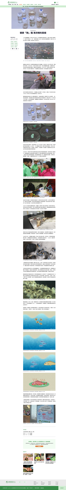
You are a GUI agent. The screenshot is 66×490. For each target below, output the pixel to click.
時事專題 (12, 43)
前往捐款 (39, 446)
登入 (57, 2)
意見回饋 (57, 484)
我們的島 (13, 37)
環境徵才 (35, 481)
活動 (41, 481)
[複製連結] (18, 48)
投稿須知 (35, 484)
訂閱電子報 (53, 4)
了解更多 (42, 488)
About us (57, 481)
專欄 (15, 4)
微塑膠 (12, 41)
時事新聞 (9, 4)
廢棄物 (16, 46)
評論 (13, 4)
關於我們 (49, 481)
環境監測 (16, 43)
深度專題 (20, 4)
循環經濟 (31, 4)
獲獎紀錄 (49, 484)
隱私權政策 (42, 484)
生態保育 (24, 4)
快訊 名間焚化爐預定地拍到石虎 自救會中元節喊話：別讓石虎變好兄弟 (33, 6)
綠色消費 (39, 4)
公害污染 (12, 46)
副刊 (17, 4)
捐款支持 (57, 4)
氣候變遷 (28, 4)
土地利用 (35, 4)
